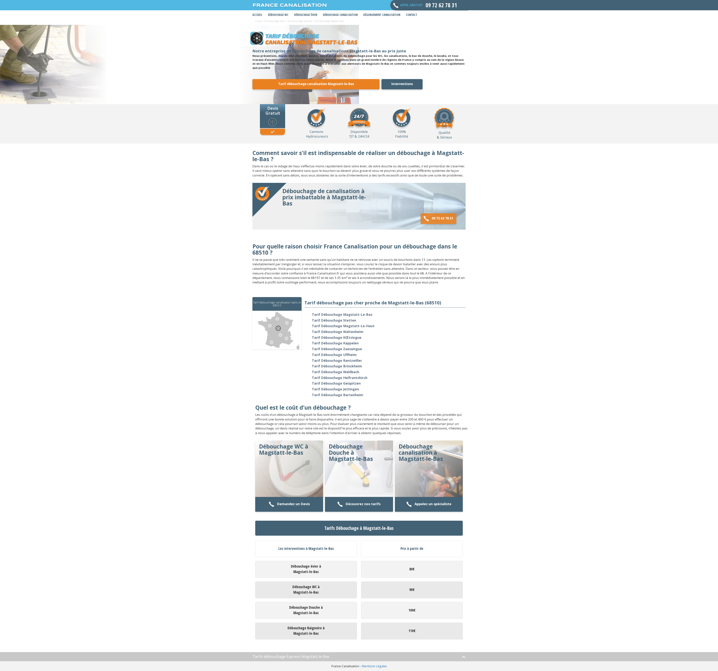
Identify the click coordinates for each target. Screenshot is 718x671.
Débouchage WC (278, 15)
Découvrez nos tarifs (363, 504)
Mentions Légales (374, 666)
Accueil (257, 15)
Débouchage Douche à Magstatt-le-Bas (351, 452)
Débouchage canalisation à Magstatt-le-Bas (421, 452)
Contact (411, 15)
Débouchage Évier (305, 15)
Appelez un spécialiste (433, 504)
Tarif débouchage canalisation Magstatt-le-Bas (316, 84)
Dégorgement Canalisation (381, 15)
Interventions (402, 84)
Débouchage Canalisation (340, 15)
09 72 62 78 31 (442, 218)
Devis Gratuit (273, 110)
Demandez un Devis (293, 504)
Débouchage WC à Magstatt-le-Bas (283, 449)
